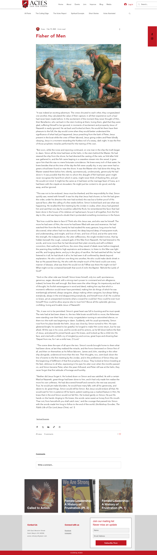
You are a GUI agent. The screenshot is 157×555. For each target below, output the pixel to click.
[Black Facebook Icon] (152, 34)
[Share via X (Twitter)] (43, 427)
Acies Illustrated (109, 13)
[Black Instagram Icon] (152, 38)
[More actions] (119, 29)
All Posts (27, 13)
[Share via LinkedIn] (48, 427)
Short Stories (94, 13)
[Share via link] (54, 427)
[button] (129, 13)
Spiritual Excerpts (77, 13)
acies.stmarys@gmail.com (37, 536)
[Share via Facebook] (37, 427)
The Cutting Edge (42, 13)
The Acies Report (59, 13)
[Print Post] (60, 427)
